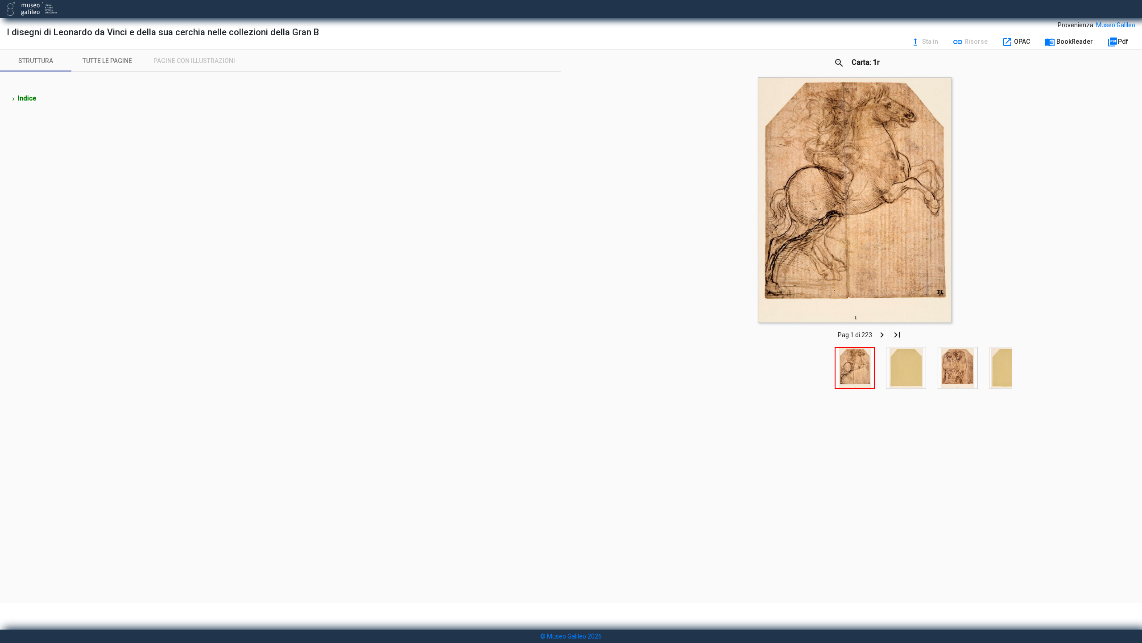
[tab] (35, 60)
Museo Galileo (1115, 25)
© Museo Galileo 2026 (571, 636)
